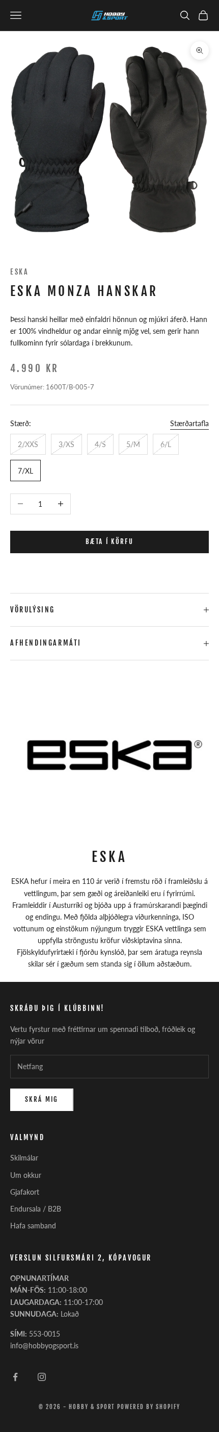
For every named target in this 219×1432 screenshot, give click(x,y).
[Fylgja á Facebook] (15, 1377)
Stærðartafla (189, 423)
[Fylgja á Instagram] (42, 1377)
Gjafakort (24, 1192)
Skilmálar (24, 1157)
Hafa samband (33, 1225)
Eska (19, 272)
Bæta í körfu (109, 541)
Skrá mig (42, 1099)
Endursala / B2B (35, 1208)
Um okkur (25, 1175)
